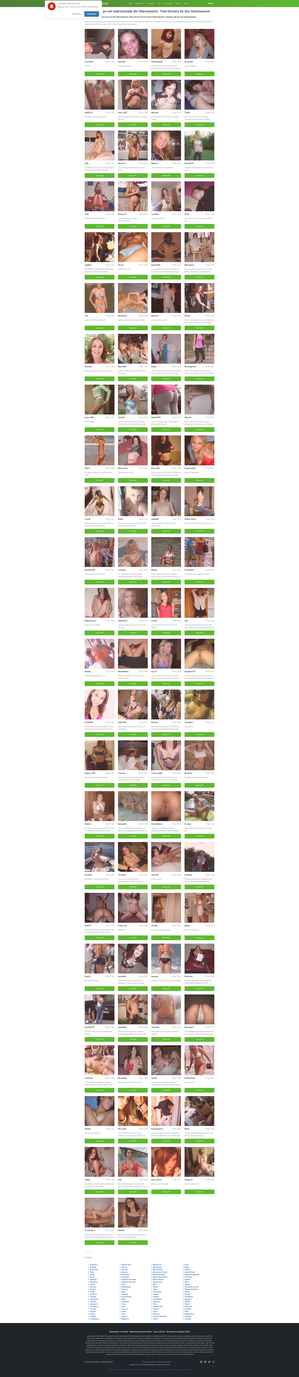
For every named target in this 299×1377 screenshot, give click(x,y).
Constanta (168, 3)
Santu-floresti (189, 1272)
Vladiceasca (189, 1314)
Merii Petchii (158, 1270)
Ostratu (156, 1294)
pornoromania (169, 1369)
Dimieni (124, 1272)
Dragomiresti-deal (128, 1279)
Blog (130, 3)
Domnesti (125, 1277)
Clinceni (93, 1302)
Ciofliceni (93, 1294)
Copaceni (93, 1304)
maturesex (160, 1369)
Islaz (123, 1306)
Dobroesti (125, 1274)
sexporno (182, 1369)
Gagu (123, 1292)
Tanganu (187, 1299)
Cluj (159, 3)
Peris (155, 1304)
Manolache (157, 1267)
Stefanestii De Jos (191, 1287)
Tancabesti (188, 1297)
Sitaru (186, 1282)
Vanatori (187, 1309)
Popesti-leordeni (159, 1316)
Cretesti (93, 1316)
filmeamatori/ (144, 1369)
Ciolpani (93, 1297)
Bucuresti (139, 3)
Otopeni (156, 1297)
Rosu (186, 1265)
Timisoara (150, 3)
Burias (92, 1277)
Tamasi (187, 1294)
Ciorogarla (94, 1299)
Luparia (124, 1316)
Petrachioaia (158, 1306)
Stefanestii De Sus (191, 1289)
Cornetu (93, 1309)
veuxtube (188, 1369)
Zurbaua (187, 1319)
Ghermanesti (126, 1297)
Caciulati (93, 1279)
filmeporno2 (153, 1369)
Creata (92, 1314)
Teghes (187, 1302)
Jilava (123, 1311)
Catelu (92, 1284)
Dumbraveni (126, 1287)
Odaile (155, 1287)
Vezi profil (99, 74)
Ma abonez (91, 14)
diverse (110, 1369)
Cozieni (93, 1311)
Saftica (187, 1270)
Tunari (186, 1304)
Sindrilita (188, 1277)
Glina (123, 1299)
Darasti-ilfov (126, 1265)
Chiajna (93, 1289)
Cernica (93, 1287)
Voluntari (188, 1316)
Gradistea (125, 1302)
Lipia (123, 1314)
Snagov (187, 1284)
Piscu (155, 1311)
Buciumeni (94, 1270)
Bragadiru (94, 1265)
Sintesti (187, 1279)
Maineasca (157, 1265)
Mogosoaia (157, 1282)
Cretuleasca (94, 1319)
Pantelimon (157, 1299)
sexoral (176, 1369)
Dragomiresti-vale (128, 1282)
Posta (155, 1319)
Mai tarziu (76, 14)
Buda (92, 1272)
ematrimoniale (128, 1369)
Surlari (187, 1292)
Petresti (156, 1309)
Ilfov (186, 3)
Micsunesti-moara (160, 1272)
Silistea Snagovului (191, 1274)
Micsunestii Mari (159, 1274)
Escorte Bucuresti (164, 1362)
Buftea (92, 1274)
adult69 (120, 1369)
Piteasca (156, 1314)
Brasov (178, 3)
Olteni (155, 1289)
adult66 (115, 1369)
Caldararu (94, 1282)
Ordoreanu (157, 1292)
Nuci (155, 1284)
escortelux (136, 1369)
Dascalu (124, 1270)
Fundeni (124, 1289)
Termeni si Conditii (149, 1362)
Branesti (93, 1267)
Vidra (186, 1311)
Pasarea (156, 1302)
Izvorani (124, 1309)
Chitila (92, 1292)
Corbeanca (94, 1306)
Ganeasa (124, 1294)
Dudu (123, 1284)
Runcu (186, 1267)
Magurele (125, 1319)
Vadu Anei (188, 1306)
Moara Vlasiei (158, 1279)
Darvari (124, 1267)
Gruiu (123, 1304)
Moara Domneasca (160, 1277)
